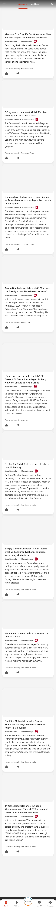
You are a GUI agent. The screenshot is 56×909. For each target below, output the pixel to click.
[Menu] (4, 4)
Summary (22, 4)
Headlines (34, 4)
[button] (6, 74)
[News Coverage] (35, 41)
